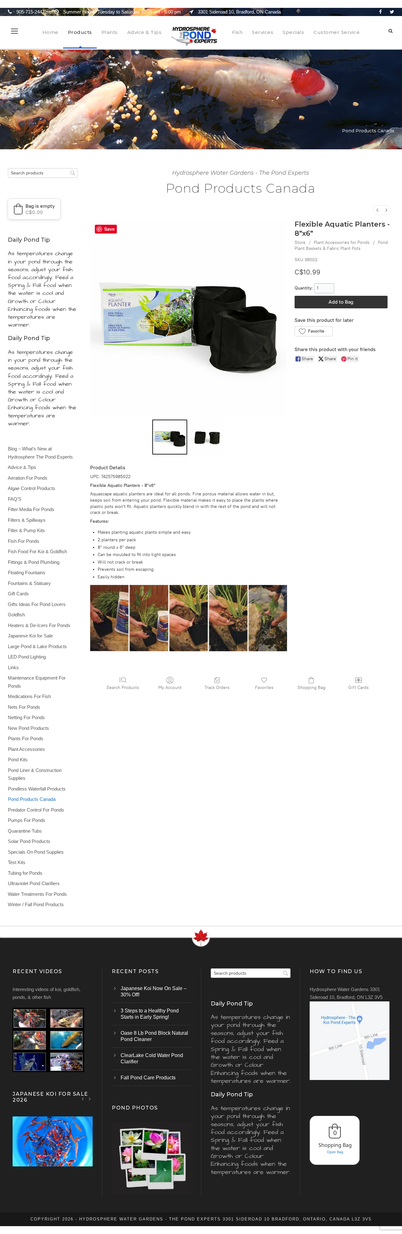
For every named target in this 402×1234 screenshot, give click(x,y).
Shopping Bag (311, 687)
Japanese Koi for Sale (30, 635)
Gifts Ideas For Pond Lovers (37, 604)
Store (300, 242)
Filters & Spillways (27, 520)
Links (13, 667)
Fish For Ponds (23, 541)
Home (50, 32)
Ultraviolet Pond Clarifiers (34, 883)
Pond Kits (18, 759)
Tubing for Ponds (25, 873)
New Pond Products (28, 728)
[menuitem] (377, 210)
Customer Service (336, 32)
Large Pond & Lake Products (37, 646)
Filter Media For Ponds (31, 509)
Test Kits (16, 862)
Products (80, 32)
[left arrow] (83, 1099)
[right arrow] (89, 1099)
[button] (314, 331)
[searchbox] (43, 173)
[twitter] (392, 11)
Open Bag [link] (335, 1151)
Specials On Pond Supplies (36, 852)
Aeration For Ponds (27, 478)
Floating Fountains (26, 572)
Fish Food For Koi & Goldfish (37, 551)
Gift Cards (358, 687)
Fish (237, 32)
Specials (293, 32)
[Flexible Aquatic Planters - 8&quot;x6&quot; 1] (207, 437)
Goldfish (16, 614)
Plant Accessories (26, 749)
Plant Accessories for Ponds (342, 242)
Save (109, 229)
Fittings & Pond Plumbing (33, 562)
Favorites (264, 687)
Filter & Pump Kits (26, 530)
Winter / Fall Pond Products (36, 904)
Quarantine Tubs (25, 831)
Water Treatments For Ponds (37, 894)
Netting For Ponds (26, 717)
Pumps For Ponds (26, 820)
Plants (109, 32)
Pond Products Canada (32, 799)
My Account (170, 687)
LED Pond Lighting (27, 656)
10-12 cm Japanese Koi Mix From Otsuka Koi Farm (52, 1150)
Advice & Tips (144, 32)
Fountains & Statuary (29, 583)
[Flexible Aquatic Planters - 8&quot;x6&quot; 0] (169, 437)
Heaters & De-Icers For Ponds (39, 625)
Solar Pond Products (29, 841)
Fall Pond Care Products (148, 1077)
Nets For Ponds (24, 707)
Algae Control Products (31, 488)
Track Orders (217, 687)
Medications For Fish (29, 696)
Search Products (122, 687)
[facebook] (380, 11)
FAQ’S (14, 499)
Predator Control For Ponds (36, 810)
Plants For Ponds (25, 738)
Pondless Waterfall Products (37, 788)
